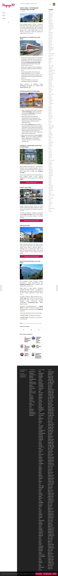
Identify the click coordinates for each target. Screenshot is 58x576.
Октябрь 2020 (51, 445)
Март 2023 (50, 406)
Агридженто (51, 13)
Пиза (50, 139)
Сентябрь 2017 (51, 501)
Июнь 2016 (50, 522)
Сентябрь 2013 (51, 564)
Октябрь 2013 (51, 562)
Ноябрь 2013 (50, 561)
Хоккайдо (51, 190)
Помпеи (50, 140)
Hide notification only (47, 573)
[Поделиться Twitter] (31, 329)
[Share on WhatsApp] (39, 329)
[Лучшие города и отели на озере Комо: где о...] (1, 288)
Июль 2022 (50, 418)
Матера (50, 110)
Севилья (50, 164)
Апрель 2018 (50, 490)
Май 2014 (50, 552)
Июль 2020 (50, 449)
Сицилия (50, 169)
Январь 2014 (50, 558)
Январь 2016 (50, 529)
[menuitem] (8, 12)
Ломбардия (27, 3)
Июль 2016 (50, 520)
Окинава (50, 128)
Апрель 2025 (50, 376)
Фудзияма (51, 187)
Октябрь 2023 (51, 395)
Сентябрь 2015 (51, 535)
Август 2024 (50, 383)
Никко (50, 122)
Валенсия (51, 37)
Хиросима (51, 188)
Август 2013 (50, 565)
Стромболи (51, 170)
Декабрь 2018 (51, 478)
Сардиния (51, 163)
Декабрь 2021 (51, 427)
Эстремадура (51, 208)
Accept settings (39, 573)
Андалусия (51, 16)
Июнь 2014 (50, 550)
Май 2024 (50, 386)
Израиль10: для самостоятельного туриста (33, 384)
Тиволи (50, 176)
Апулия (50, 19)
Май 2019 (50, 470)
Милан (50, 112)
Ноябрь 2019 (50, 461)
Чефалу (50, 193)
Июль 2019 (50, 467)
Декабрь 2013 (51, 559)
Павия (50, 131)
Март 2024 (50, 388)
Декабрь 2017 (51, 496)
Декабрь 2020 (51, 442)
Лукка (50, 106)
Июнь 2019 (50, 469)
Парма (50, 136)
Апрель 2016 (50, 525)
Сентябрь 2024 (51, 382)
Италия (22, 3)
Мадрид (50, 107)
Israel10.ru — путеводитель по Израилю (32, 375)
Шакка (50, 199)
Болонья (50, 35)
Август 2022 (50, 416)
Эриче (50, 206)
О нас (30, 407)
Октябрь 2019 (51, 463)
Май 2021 (50, 434)
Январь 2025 (50, 377)
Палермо (50, 133)
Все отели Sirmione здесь (31, 182)
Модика (50, 115)
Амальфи (50, 14)
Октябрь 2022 (51, 413)
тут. (25, 78)
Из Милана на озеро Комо (35, 315)
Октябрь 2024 (51, 380)
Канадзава (51, 77)
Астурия (50, 22)
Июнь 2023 (50, 401)
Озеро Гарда (33, 3)
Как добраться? (52, 70)
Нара (50, 119)
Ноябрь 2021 (50, 428)
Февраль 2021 (51, 439)
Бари (50, 31)
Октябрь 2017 (51, 499)
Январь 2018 (50, 494)
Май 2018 (50, 488)
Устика (50, 184)
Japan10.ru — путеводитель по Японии (32, 379)
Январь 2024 (50, 391)
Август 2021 (50, 431)
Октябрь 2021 (51, 430)
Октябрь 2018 (51, 481)
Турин (50, 181)
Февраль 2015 (51, 544)
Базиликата (51, 26)
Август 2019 (50, 466)
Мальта (50, 109)
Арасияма (51, 20)
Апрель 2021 (50, 436)
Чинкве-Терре (52, 194)
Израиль (50, 61)
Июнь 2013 (50, 568)
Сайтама (50, 155)
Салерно (50, 157)
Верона (50, 46)
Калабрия (51, 71)
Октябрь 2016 (51, 517)
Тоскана (50, 179)
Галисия (50, 50)
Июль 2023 (50, 400)
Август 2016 (50, 519)
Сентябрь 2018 (51, 482)
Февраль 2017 (51, 511)
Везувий (50, 41)
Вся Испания (51, 49)
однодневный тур (34, 79)
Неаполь (50, 121)
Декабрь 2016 (51, 514)
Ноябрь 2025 (50, 373)
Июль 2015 (50, 538)
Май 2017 (50, 506)
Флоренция (51, 185)
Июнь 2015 (50, 540)
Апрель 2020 (50, 454)
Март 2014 (50, 555)
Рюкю (50, 151)
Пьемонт (50, 143)
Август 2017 (50, 502)
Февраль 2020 (51, 457)
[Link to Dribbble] (8, 22)
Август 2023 (50, 398)
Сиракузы (51, 167)
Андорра (50, 17)
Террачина (51, 175)
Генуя (50, 56)
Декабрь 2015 (51, 531)
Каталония (51, 89)
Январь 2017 (50, 513)
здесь (21, 294)
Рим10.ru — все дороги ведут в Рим (32, 393)
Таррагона (51, 173)
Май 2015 (50, 541)
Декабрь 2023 (51, 392)
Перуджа (50, 137)
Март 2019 (50, 473)
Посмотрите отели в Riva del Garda (31, 256)
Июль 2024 (50, 385)
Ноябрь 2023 (50, 394)
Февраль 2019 (51, 475)
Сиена (50, 166)
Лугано (50, 104)
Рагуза (50, 146)
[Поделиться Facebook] (24, 329)
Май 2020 (50, 452)
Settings (54, 573)
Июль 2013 (50, 567)
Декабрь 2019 (51, 460)
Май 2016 (50, 523)
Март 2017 (50, 510)
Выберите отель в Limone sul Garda (31, 220)
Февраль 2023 (51, 407)
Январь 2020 (50, 458)
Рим (49, 148)
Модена (50, 113)
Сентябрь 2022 (51, 415)
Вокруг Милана (25, 323)
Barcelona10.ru (32, 371)
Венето (50, 43)
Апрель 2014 (50, 553)
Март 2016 (50, 526)
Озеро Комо (51, 127)
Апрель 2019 (50, 472)
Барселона (51, 32)
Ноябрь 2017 (50, 498)
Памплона (51, 134)
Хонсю (50, 191)
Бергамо (50, 34)
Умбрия (50, 182)
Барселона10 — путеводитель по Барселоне (32, 414)
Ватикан (50, 40)
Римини (50, 149)
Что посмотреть (42, 556)
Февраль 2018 (51, 493)
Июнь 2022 (50, 419)
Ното (50, 124)
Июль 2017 (50, 504)
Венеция (50, 44)
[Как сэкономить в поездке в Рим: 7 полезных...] (57, 288)
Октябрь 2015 (51, 534)
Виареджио (51, 47)
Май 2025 (50, 374)
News (50, 11)
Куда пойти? (51, 94)
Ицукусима (51, 65)
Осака (50, 130)
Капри (50, 82)
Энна (50, 205)
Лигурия (50, 98)
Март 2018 (50, 491)
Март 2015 (50, 543)
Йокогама (51, 67)
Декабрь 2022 (51, 410)
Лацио (50, 95)
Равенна (50, 145)
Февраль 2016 (51, 528)
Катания (50, 91)
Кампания (51, 76)
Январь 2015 (50, 546)
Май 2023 (50, 403)
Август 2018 (50, 484)
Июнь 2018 (50, 487)
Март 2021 (50, 437)
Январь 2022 (50, 425)
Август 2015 (50, 537)
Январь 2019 (50, 476)
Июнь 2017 (50, 505)
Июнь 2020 (50, 451)
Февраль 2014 (51, 556)
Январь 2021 (50, 440)
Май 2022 (50, 421)
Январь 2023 (50, 409)
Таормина (51, 172)
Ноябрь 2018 (50, 479)
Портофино (51, 142)
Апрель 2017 (50, 508)
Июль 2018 (50, 485)
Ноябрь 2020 (50, 443)
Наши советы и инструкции (36, 323)
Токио (50, 178)
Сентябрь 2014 (51, 547)
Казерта (50, 68)
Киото (50, 92)
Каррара (50, 83)
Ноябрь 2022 (50, 412)
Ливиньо (50, 97)
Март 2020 (50, 455)
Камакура (51, 74)
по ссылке (33, 73)
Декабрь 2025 (51, 371)
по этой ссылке (30, 33)
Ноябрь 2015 (50, 532)
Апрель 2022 (50, 422)
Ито (49, 64)
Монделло (51, 116)
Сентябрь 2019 (51, 464)
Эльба (50, 200)
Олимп (30, 389)
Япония (50, 211)
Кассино (50, 85)
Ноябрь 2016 (50, 516)
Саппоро (50, 161)
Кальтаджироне (52, 73)
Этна (50, 209)
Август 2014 (50, 549)
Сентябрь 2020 (51, 446)
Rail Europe (30, 65)
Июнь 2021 (50, 433)
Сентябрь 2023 (51, 397)
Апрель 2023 (50, 404)
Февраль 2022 (51, 424)
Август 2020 (50, 448)
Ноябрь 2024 (50, 379)
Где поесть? (51, 55)
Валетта (50, 38)
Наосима (50, 118)
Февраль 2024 (51, 389)
